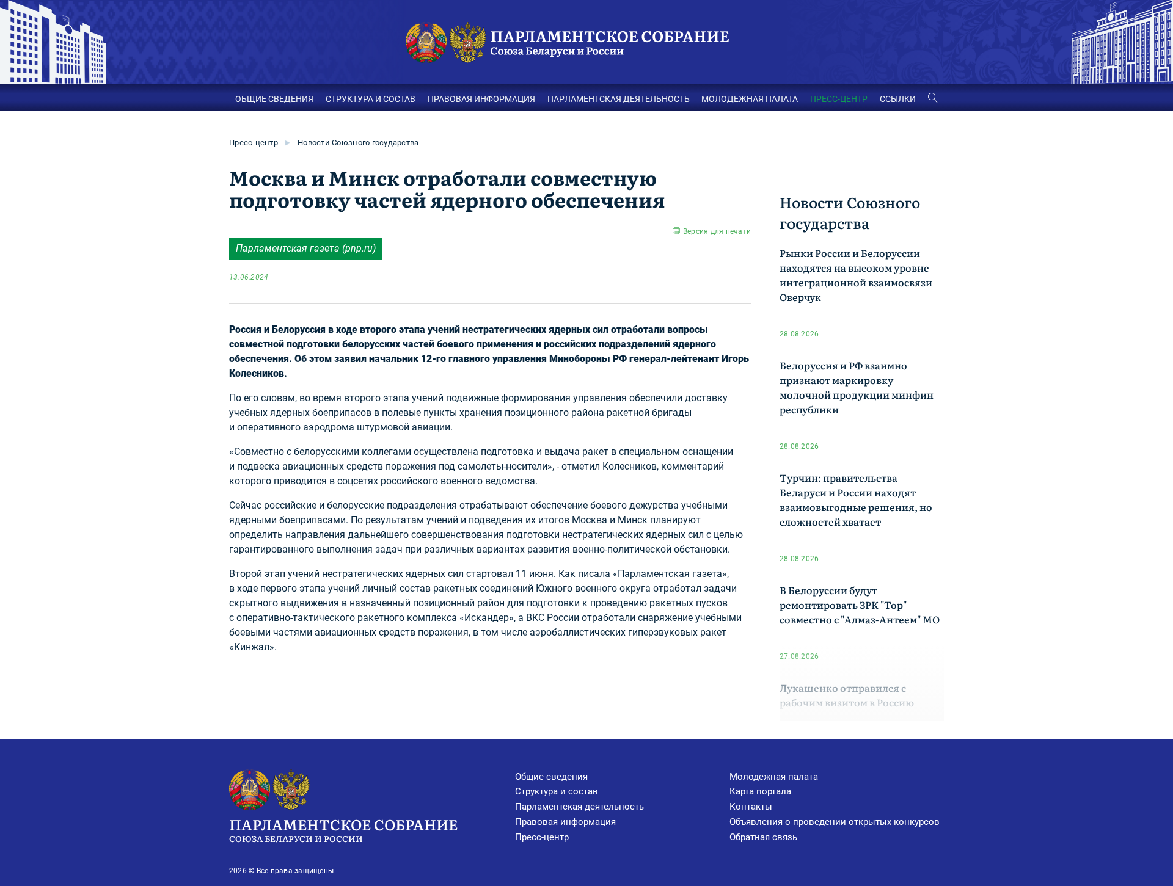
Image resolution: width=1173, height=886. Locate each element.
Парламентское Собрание (343, 828)
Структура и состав (556, 791)
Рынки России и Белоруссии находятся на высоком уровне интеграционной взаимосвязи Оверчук (856, 274)
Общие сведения (551, 776)
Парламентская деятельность (579, 806)
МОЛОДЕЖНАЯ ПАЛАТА (749, 99)
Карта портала (760, 791)
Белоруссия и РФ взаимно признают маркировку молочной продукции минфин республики (857, 387)
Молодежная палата (773, 776)
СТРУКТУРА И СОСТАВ (370, 99)
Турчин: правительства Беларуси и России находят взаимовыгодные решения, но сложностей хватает (856, 499)
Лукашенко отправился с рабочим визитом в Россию (847, 695)
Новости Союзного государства (358, 142)
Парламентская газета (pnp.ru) (306, 248)
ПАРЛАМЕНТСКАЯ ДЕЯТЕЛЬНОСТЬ (618, 99)
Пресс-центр (253, 142)
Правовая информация (565, 821)
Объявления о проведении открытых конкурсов (834, 821)
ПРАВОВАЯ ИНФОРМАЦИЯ (481, 99)
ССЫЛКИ (898, 99)
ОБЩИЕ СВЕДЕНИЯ (274, 99)
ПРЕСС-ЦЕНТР (839, 99)
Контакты (750, 806)
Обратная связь (763, 837)
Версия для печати (717, 231)
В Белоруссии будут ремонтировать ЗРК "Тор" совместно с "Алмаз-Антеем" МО (860, 604)
